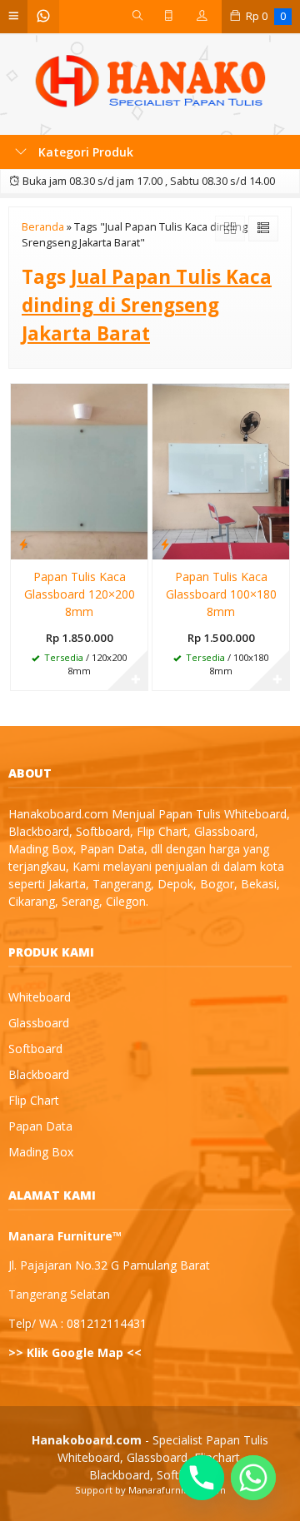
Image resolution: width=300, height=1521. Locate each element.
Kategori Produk (84, 152)
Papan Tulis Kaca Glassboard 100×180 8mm (221, 594)
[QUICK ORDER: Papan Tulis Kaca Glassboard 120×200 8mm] (23, 544)
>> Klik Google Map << (75, 1352)
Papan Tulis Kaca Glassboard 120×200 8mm (79, 594)
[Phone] (201, 1477)
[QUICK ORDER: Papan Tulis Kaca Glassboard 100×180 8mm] (165, 544)
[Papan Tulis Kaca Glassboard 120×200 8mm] (79, 471)
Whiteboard (39, 997)
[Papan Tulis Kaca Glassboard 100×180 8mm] (220, 471)
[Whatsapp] (253, 1477)
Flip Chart (33, 1100)
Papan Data (40, 1126)
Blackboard (38, 1074)
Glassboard (38, 1023)
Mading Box (40, 1152)
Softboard (35, 1048)
